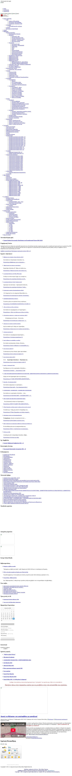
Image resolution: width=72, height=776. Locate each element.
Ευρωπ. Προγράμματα (11, 204)
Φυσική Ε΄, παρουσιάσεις (17, 40)
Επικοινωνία (6, 466)
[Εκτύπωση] (50, 719)
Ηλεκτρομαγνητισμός (17, 54)
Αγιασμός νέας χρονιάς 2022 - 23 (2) (11, 477)
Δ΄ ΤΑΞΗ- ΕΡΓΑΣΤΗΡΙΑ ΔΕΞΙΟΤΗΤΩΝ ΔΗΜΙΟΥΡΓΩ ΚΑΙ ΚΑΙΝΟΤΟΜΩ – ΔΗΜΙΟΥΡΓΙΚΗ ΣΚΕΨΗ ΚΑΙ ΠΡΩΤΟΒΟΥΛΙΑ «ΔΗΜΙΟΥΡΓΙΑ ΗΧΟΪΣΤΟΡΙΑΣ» (31, 373)
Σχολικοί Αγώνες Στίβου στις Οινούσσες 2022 (13, 494)
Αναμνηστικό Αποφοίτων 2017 (16, 163)
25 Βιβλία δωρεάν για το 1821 (18, 105)
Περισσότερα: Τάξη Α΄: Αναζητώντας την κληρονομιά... (15, 428)
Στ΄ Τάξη (11, 231)
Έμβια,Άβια (14, 46)
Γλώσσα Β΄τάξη (12, 73)
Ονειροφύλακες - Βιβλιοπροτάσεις (10, 577)
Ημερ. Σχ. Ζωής (7, 234)
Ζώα (13, 49)
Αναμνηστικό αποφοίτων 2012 (16, 168)
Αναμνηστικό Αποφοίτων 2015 (16, 161)
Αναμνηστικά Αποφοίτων (12, 154)
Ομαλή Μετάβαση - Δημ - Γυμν (16, 201)
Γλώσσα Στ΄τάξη (13, 74)
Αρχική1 (8, 27)
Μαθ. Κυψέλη (6, 175)
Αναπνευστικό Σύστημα (17, 51)
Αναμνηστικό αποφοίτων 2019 (16, 166)
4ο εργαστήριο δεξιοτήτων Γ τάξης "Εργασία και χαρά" (15, 485)
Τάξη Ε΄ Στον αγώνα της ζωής (15, 121)
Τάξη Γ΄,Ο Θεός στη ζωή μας (15, 124)
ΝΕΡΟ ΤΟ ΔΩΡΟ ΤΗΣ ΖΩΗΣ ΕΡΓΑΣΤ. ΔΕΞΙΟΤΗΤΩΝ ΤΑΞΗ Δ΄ (14, 398)
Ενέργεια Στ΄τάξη (16, 44)
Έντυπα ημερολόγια (10, 126)
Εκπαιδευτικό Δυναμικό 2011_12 (16, 147)
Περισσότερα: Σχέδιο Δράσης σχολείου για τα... (14, 420)
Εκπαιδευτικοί (9, 135)
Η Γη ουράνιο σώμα (16, 82)
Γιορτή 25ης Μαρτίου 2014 (9, 676)
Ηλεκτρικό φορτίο (16, 41)
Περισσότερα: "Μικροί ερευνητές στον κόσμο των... (15, 270)
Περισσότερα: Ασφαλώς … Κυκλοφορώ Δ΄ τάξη (14, 370)
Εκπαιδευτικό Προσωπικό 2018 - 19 (17, 136)
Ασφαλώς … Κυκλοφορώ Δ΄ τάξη (9, 365)
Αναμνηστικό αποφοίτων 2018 (16, 164)
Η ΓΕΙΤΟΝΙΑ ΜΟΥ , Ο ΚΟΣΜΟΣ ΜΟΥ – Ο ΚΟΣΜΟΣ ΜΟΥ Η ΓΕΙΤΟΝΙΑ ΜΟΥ (17, 390)
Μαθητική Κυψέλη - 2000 (15, 189)
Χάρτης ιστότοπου (7, 468)
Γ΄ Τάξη (11, 227)
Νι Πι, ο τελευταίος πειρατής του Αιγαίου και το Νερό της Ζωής (15, 572)
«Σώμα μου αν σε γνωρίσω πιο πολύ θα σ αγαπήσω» (12, 323)
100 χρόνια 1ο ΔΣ (10, 128)
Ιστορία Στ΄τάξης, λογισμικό (18, 102)
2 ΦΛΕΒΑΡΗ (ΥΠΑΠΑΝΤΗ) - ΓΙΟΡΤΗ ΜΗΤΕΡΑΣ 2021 (17, 660)
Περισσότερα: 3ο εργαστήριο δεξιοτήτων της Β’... (14, 279)
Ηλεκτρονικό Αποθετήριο (12, 129)
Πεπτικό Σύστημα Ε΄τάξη (17, 37)
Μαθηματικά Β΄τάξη (13, 58)
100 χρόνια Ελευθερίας (8, 657)
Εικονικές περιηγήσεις (14, 117)
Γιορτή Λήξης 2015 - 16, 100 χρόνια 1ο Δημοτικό (14, 679)
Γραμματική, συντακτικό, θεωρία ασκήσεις (18, 77)
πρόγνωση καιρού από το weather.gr (13, 764)
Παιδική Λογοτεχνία (7, 469)
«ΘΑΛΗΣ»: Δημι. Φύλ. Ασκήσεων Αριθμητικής (20, 64)
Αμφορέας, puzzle (7, 588)
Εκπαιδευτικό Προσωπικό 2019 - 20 (17, 143)
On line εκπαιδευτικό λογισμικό (13, 219)
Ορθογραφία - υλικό (13, 75)
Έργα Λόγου (9, 177)
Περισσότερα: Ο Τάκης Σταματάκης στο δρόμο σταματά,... (16, 412)
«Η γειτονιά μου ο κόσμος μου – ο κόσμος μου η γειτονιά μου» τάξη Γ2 (15, 315)
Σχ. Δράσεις (6, 196)
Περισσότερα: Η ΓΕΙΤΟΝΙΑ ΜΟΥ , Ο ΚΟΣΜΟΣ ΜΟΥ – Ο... (17, 395)
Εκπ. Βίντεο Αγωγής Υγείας (15, 203)
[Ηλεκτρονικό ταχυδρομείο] (60, 719)
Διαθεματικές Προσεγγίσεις (12, 206)
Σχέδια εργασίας (10, 209)
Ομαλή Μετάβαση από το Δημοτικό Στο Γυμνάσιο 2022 (15, 497)
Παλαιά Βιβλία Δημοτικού (12, 220)
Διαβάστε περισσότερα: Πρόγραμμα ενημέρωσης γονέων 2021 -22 (16, 251)
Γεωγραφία (8, 78)
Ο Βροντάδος (9, 171)
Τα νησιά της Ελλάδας (17, 92)
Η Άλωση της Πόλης (13, 217)
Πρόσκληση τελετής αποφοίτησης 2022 (12, 493)
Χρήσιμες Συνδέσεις (8, 464)
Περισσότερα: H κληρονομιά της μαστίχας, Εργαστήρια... (16, 295)
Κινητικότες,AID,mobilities (15, 22)
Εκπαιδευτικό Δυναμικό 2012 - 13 (16, 148)
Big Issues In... (6, 455)
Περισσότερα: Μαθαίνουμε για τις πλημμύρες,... (14, 262)
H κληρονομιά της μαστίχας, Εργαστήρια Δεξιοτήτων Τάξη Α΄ (13, 290)
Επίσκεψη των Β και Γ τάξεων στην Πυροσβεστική (14, 500)
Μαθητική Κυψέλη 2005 (14, 195)
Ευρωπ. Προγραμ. (7, 18)
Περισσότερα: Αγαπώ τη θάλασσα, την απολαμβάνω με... (16, 345)
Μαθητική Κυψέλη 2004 (14, 194)
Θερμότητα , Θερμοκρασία (18, 45)
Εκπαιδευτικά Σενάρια (11, 211)
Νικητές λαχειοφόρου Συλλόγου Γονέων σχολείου (14, 499)
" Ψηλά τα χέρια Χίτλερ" (9, 654)
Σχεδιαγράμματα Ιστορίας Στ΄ (18, 106)
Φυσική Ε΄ (11, 35)
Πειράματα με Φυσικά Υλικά (15, 55)
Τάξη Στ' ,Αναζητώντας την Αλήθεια (17, 122)
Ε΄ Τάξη (11, 229)
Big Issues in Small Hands (12, 28)
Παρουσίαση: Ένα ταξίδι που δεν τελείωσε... (13, 587)
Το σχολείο (5, 125)
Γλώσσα (8, 70)
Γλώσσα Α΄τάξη (12, 72)
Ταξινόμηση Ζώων (13, 214)
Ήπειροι (13, 81)
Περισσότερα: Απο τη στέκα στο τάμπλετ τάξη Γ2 (14, 362)
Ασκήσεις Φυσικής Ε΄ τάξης (18, 39)
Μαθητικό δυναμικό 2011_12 (15, 152)
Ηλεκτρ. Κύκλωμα (13, 215)
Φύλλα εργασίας (10, 222)
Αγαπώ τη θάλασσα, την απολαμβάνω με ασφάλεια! (11, 340)
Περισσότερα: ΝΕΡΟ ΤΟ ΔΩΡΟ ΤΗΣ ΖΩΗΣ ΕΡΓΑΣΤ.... (16, 403)
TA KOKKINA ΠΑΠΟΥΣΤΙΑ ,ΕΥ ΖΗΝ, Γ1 (10, 298)
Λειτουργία (8, 173)
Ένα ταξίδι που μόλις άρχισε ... (10, 591)
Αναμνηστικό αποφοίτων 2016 (16, 162)
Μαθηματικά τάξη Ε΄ (13, 60)
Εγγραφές (5, 471)
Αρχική (5, 30)
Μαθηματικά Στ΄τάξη (13, 59)
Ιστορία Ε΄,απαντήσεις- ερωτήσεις (19, 114)
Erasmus (11, 205)
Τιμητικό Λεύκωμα (10, 134)
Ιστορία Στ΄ (11, 100)
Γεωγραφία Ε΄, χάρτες (17, 87)
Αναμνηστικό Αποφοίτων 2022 (16, 156)
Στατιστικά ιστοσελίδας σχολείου (10, 479)
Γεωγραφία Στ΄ (12, 79)
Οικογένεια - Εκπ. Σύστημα (15, 69)
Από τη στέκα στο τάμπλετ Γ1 (8, 348)
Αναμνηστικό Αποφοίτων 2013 (16, 170)
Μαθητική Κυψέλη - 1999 (15, 187)
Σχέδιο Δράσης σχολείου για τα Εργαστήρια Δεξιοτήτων (12, 415)
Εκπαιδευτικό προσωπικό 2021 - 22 (17, 145)
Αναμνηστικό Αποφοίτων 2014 (16, 159)
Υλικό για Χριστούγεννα (11, 232)
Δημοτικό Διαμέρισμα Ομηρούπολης (17, 172)
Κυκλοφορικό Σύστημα (17, 53)
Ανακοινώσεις (6, 458)
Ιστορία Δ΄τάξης (12, 115)
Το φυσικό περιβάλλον (17, 83)
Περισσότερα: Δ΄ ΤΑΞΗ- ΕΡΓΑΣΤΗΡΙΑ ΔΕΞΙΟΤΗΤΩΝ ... (16, 378)
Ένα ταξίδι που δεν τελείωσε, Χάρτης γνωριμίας (14, 592)
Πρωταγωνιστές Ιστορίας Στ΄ (18, 108)
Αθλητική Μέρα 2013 (8, 665)
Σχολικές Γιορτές (10, 198)
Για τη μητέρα (6, 671)
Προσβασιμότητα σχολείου (12, 131)
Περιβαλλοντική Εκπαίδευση (12, 199)
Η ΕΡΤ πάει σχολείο (10, 233)
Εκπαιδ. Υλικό (6, 210)
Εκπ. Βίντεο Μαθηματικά (14, 67)
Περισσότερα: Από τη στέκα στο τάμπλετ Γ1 (13, 353)
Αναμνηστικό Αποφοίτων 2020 (16, 157)
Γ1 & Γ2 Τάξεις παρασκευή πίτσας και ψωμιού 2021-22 (15, 503)
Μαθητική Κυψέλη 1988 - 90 (15, 182)
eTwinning (8, 25)
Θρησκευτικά (9, 119)
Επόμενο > (35, 736)
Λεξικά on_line (6, 467)
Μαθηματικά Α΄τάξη (13, 56)
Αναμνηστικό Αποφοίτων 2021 (16, 167)
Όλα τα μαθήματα (16, 101)
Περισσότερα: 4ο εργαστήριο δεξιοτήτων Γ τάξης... (14, 287)
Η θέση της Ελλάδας (16, 88)
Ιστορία (8, 98)
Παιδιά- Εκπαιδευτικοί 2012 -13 (16, 153)
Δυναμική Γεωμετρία (13, 65)
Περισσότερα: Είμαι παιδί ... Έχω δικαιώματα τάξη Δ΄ (15, 387)
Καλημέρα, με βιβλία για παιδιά (9, 566)
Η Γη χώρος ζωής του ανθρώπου (19, 84)
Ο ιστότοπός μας (7, 461)
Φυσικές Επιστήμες (10, 32)
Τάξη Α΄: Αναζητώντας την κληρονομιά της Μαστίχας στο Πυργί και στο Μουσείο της (17, 423)
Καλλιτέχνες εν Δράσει (11, 178)
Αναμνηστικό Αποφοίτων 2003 (16, 158)
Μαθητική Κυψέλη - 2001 (15, 190)
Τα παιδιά (8, 150)
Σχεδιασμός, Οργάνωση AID (15, 23)
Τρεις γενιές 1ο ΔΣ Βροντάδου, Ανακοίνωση (11, 602)
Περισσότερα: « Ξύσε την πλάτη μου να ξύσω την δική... (16, 312)
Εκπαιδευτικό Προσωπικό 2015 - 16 (17, 140)
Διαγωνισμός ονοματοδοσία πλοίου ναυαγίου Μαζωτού (15, 586)
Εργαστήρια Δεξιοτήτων (36, 738)
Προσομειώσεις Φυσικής (14, 33)
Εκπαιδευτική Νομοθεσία (9, 454)
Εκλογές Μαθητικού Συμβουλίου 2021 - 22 (13, 443)
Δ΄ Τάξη (11, 228)
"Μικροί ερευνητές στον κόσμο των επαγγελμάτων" (12, 265)
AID (7, 19)
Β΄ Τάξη (11, 225)
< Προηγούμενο (29, 736)
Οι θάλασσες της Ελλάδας (18, 91)
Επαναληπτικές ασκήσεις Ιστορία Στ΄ (20, 107)
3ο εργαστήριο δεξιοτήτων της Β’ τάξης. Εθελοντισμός (12, 273)
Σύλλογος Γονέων (7, 462)
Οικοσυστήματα (15, 50)
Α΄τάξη (10, 224)
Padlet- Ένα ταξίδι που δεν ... (9, 589)
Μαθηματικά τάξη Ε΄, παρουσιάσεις (20, 61)
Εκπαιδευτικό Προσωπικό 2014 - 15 (17, 142)
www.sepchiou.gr (50, 770)
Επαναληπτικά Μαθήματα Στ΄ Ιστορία (20, 103)
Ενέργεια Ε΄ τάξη (16, 36)
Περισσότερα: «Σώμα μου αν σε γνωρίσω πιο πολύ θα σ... (16, 328)
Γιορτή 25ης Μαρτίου (8, 673)
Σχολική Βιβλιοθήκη (8, 457)
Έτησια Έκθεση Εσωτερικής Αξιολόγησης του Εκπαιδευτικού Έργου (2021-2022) (23, 240)
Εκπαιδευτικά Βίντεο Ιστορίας (15, 116)
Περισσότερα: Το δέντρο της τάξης (11, 437)
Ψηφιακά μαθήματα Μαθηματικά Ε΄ (20, 63)
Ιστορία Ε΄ (11, 110)
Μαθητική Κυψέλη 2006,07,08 (16, 185)
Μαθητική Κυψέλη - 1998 (15, 186)
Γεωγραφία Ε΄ (12, 86)
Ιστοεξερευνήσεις (10, 218)
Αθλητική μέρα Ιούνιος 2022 (9, 489)
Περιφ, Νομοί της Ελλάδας (18, 96)
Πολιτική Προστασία (8, 472)
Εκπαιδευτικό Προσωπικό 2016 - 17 (17, 139)
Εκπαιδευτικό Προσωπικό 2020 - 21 (17, 144)
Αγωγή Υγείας (9, 200)
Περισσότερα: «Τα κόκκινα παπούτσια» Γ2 (13, 337)
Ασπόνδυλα (11, 213)
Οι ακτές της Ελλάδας (17, 89)
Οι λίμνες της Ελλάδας (17, 95)
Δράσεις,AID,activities (14, 21)
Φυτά (13, 47)
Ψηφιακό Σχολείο (7, 459)
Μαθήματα (5, 31)
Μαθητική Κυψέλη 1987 (14, 181)
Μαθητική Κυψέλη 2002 (14, 191)
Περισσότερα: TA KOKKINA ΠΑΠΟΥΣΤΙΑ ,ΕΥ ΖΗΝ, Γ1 (16, 303)
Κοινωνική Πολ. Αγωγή (11, 68)
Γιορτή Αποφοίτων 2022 (8, 483)
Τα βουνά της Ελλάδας (17, 93)
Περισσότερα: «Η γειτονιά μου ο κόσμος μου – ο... (14, 320)
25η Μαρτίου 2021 (7, 662)
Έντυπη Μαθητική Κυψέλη (12, 180)
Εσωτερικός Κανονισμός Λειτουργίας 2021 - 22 (14, 449)
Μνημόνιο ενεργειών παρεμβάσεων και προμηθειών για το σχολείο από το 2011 (21, 480)
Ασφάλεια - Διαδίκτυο (8, 463)
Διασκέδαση (12, 223)
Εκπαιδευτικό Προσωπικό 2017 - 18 (17, 138)
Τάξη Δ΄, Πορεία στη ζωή (14, 120)
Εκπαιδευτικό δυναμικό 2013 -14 (16, 149)
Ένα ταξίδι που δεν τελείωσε (15, 26)
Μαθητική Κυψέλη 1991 (14, 184)
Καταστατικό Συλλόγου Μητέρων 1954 (11, 599)
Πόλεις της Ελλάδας (16, 97)
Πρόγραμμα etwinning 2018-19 (10, 593)
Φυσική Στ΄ (11, 42)
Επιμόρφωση (9, 208)
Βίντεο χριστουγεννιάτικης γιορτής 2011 (12, 668)
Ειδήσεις (8, 176)
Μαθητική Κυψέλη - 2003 (15, 192)
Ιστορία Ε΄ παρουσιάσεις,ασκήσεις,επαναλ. (21, 111)
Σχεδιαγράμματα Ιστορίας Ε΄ (18, 112)
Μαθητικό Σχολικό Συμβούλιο (13, 130)
